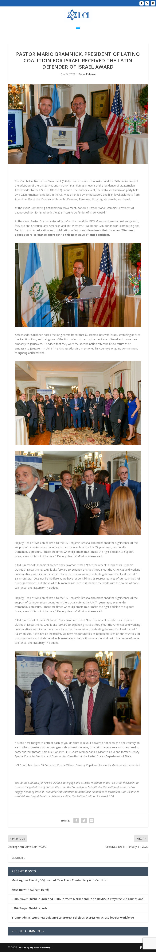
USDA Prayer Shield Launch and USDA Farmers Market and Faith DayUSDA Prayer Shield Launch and (77, 899)
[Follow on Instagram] (153, 3)
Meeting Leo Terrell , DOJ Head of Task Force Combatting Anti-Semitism (60, 880)
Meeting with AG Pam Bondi (30, 889)
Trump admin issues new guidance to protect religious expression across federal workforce (73, 917)
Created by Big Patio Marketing (34, 947)
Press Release (87, 74)
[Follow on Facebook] (141, 3)
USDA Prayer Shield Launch (29, 908)
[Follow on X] (147, 3)
